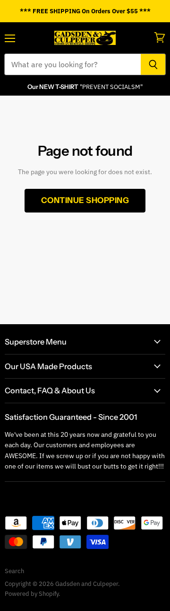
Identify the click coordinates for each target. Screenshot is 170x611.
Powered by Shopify (32, 594)
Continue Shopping (85, 200)
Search (14, 571)
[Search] (153, 64)
